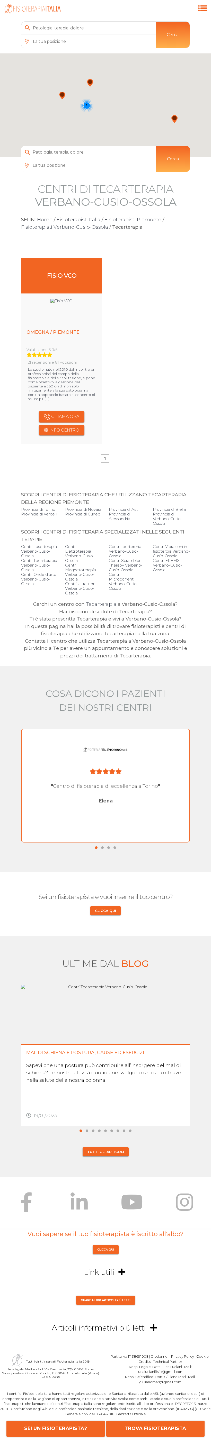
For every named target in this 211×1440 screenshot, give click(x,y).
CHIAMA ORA (64, 416)
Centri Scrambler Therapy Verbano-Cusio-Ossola (126, 565)
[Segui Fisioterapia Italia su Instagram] (184, 1206)
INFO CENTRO (63, 430)
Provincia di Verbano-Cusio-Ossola (167, 519)
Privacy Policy (182, 1356)
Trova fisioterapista (155, 1428)
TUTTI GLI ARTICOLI (105, 1152)
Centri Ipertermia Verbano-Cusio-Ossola (125, 551)
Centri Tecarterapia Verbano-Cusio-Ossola (39, 565)
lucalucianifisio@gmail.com (160, 1372)
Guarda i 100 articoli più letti (105, 1300)
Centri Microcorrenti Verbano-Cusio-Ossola (123, 581)
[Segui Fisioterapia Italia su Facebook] (26, 1206)
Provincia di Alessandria (119, 516)
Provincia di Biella (169, 509)
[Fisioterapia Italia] (32, 12)
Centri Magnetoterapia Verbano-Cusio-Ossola (80, 572)
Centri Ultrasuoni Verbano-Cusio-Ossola (80, 588)
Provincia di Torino (38, 509)
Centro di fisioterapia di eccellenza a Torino (105, 786)
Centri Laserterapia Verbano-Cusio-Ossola (39, 551)
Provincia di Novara (83, 509)
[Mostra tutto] (121, 1272)
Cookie (202, 1356)
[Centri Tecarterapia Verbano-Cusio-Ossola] (202, 13)
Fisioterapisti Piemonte (132, 219)
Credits (144, 1361)
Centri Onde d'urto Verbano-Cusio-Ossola (38, 579)
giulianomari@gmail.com (160, 1382)
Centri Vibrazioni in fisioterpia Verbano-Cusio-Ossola (171, 551)
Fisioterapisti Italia (78, 219)
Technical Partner (167, 1361)
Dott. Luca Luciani (167, 1367)
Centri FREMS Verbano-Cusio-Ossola (167, 565)
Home (44, 219)
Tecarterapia (101, 604)
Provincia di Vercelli (39, 514)
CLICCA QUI (105, 911)
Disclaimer (160, 1356)
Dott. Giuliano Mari (170, 1377)
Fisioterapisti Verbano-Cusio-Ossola (64, 227)
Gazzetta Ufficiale (131, 1414)
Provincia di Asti (123, 509)
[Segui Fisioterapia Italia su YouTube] (132, 1206)
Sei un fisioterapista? (55, 1428)
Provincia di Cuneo (82, 514)
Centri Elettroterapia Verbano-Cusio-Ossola (79, 553)
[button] (90, 83)
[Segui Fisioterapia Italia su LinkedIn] (79, 1206)
